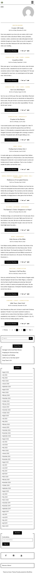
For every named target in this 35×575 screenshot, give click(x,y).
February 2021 (6, 479)
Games (22, 57)
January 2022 (5, 453)
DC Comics (9, 207)
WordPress (29, 572)
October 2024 (5, 401)
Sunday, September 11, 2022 (20, 62)
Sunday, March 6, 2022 (20, 241)
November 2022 (6, 433)
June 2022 (5, 444)
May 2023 (4, 421)
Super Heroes (25, 207)
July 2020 (4, 494)
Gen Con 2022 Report (17, 89)
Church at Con (9, 57)
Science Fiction (12, 116)
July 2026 (4, 375)
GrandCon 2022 (17, 60)
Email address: (5, 537)
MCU (30, 176)
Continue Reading (11, 51)
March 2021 (5, 476)
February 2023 (6, 424)
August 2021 (5, 462)
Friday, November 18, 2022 (20, 30)
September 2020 (6, 488)
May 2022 (4, 447)
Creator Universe (17, 25)
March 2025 (5, 392)
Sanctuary (12, 268)
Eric (2, 7)
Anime (15, 146)
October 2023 (5, 412)
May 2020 (5, 497)
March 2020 (5, 500)
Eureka (16, 300)
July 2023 (4, 418)
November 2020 (6, 482)
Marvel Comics (23, 176)
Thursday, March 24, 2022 (20, 212)
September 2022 (6, 436)
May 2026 (4, 378)
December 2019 (6, 502)
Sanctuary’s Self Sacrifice (17, 271)
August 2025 (5, 389)
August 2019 (5, 511)
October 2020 (6, 485)
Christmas (9, 300)
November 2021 (6, 459)
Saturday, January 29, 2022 (20, 273)
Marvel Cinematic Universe (10, 176)
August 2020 (5, 491)
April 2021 (4, 473)
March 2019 (5, 526)
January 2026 (5, 383)
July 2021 (4, 465)
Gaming (27, 57)
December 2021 (6, 456)
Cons (17, 57)
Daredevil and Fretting (8, 355)
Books (20, 146)
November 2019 (6, 505)
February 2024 (6, 404)
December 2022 (6, 430)
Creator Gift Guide (18, 28)
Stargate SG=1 (23, 116)
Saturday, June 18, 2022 (19, 151)
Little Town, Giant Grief (17, 303)
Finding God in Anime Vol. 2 (17, 149)
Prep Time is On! (7, 360)
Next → (31, 330)
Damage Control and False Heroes (12, 350)
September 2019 (6, 508)
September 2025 (6, 386)
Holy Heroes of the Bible (17, 239)
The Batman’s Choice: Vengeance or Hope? (18, 209)
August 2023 (5, 415)
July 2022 (4, 441)
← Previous (5, 330)
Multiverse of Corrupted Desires (17, 180)
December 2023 (6, 410)
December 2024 (6, 398)
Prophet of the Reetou (17, 119)
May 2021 (4, 471)
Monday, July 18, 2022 (20, 121)
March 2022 (5, 450)
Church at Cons (9, 87)
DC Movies (17, 207)
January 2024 (5, 407)
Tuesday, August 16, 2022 (20, 92)
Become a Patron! (6, 565)
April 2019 (4, 523)
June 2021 (4, 468)
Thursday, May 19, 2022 (19, 182)
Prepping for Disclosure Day (10, 352)
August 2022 (5, 439)
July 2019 (4, 514)
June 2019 (4, 517)
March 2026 (5, 380)
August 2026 (5, 372)
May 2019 (4, 520)
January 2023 (5, 427)
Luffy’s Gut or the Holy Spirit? (10, 357)
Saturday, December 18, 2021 (20, 305)
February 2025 (6, 395)
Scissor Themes (12, 572)
